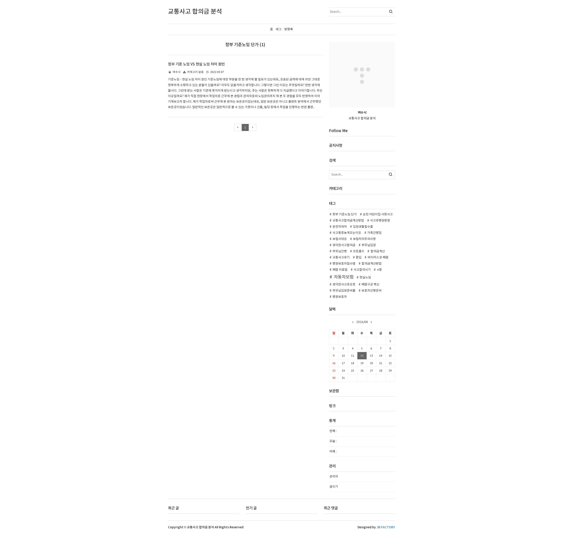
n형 (379, 270)
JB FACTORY (386, 527)
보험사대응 (340, 239)
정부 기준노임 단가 (345, 214)
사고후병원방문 (380, 220)
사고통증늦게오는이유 (347, 233)
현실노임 (365, 277)
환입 (359, 257)
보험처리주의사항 (364, 239)
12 (362, 355)
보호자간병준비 (372, 290)
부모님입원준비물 (344, 290)
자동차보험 (344, 277)
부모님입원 (369, 245)
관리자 (333, 476)
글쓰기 (333, 487)
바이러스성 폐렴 (378, 257)
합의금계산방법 (372, 263)
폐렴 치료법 (340, 270)
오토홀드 (358, 251)
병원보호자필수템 (344, 263)
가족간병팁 (374, 233)
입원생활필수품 (363, 227)
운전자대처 (340, 227)
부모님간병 (340, 251)
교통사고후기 (341, 257)
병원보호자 (340, 297)
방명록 (288, 29)
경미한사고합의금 (344, 245)
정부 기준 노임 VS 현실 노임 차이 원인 (196, 64)
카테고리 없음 (195, 72)
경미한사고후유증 (344, 284)
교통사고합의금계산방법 (348, 220)
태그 (279, 29)
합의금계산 (378, 251)
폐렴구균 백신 (370, 284)
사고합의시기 (362, 270)
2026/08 (362, 322)
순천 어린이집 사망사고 (378, 214)
